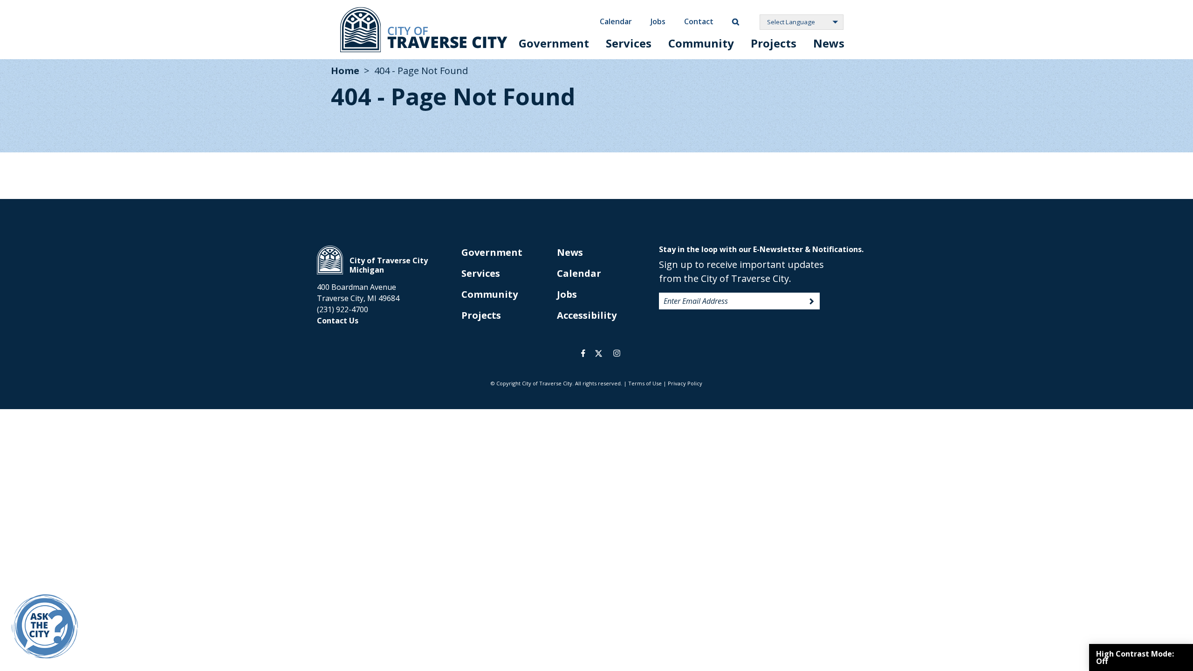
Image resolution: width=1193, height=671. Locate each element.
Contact (698, 21)
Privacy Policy (685, 383)
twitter (599, 353)
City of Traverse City (423, 29)
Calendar (616, 21)
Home (345, 70)
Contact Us (337, 320)
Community (701, 43)
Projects (773, 43)
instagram (616, 353)
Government (554, 43)
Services (628, 43)
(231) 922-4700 (342, 309)
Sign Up (812, 301)
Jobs (658, 21)
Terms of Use (645, 383)
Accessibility (587, 315)
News (828, 43)
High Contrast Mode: (1135, 657)
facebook (583, 353)
